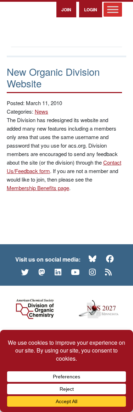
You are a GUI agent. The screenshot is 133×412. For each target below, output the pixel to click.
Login (90, 9)
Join (66, 9)
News (41, 111)
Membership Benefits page (38, 187)
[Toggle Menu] (112, 9)
